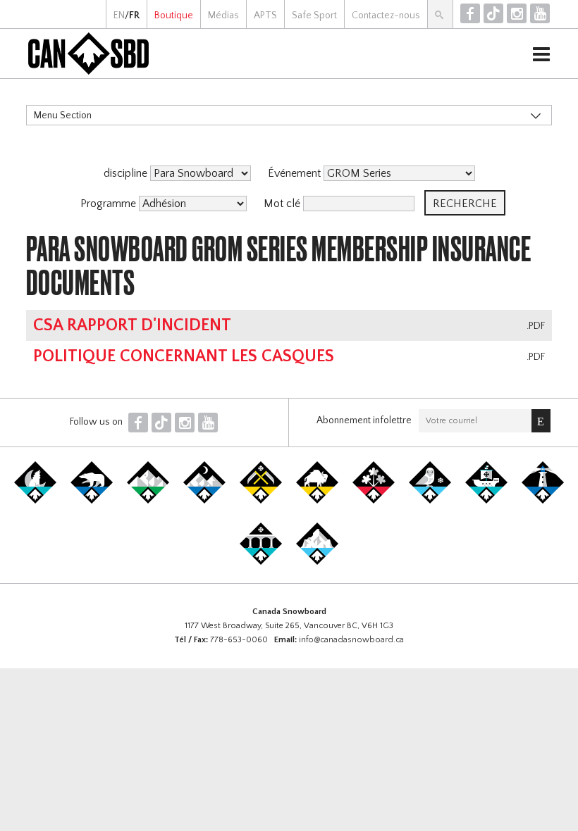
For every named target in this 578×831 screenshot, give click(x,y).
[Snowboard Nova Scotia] (543, 500)
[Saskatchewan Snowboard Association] (261, 500)
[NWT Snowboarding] (91, 500)
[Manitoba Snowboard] (317, 500)
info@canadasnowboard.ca (351, 639)
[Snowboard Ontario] (373, 500)
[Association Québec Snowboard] (430, 500)
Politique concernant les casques (183, 356)
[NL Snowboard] (317, 562)
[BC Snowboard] (148, 500)
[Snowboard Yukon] (35, 500)
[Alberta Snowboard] (204, 500)
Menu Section (63, 115)
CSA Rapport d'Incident (132, 325)
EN (119, 15)
